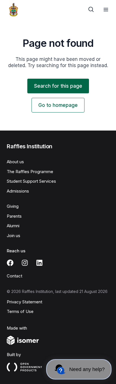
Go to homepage (58, 105)
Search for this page (58, 86)
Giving (13, 206)
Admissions (18, 191)
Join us (13, 235)
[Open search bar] (91, 9)
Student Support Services (31, 181)
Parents (14, 216)
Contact (14, 276)
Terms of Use (20, 311)
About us (15, 161)
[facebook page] (10, 262)
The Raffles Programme (30, 171)
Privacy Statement (24, 301)
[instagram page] (24, 262)
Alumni (13, 225)
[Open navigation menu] (106, 9)
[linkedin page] (39, 262)
